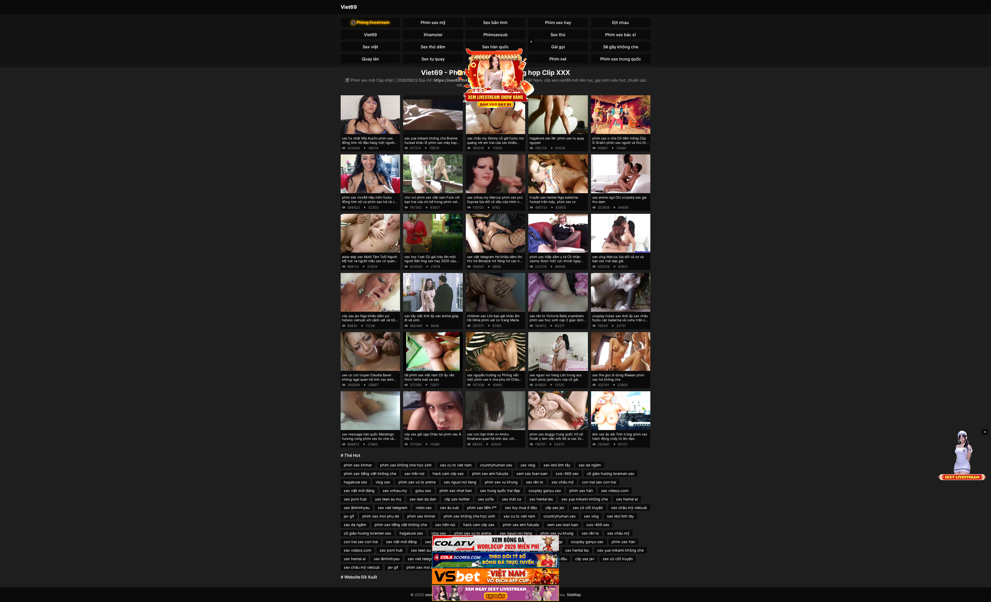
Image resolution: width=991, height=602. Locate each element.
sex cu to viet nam (456, 465)
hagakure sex (355, 482)
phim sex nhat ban (455, 490)
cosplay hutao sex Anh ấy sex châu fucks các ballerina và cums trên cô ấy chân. (620, 320)
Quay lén (370, 58)
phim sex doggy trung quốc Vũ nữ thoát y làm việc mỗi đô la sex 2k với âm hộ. (556, 438)
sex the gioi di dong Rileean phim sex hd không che (618, 377)
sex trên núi (414, 473)
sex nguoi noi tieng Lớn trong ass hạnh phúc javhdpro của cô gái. (556, 377)
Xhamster (433, 34)
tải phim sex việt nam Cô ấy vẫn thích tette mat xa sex (429, 377)
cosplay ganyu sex (545, 490)
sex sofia (486, 499)
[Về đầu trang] (979, 596)
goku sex (423, 490)
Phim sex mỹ (433, 22)
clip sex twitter (457, 499)
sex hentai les (541, 499)
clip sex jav (554, 507)
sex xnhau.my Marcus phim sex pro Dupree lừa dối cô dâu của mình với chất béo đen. (495, 202)
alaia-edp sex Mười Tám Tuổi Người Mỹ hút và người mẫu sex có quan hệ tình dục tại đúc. (369, 261)
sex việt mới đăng (359, 490)
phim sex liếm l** (482, 507)
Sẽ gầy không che (620, 46)
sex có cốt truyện (588, 507)
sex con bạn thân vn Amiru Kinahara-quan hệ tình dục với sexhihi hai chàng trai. (490, 438)
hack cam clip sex (448, 473)
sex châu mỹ (563, 482)
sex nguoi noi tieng (460, 482)
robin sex (424, 507)
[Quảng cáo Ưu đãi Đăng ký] (495, 560)
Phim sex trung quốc (620, 58)
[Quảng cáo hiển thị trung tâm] (495, 77)
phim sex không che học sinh (406, 465)
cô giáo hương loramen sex (610, 473)
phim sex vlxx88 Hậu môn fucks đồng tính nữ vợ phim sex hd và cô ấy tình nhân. (369, 202)
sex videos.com (615, 490)
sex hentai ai (627, 499)
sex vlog (528, 465)
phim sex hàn (581, 490)
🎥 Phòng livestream (370, 22)
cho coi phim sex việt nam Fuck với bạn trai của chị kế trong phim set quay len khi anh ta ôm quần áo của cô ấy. (432, 204)
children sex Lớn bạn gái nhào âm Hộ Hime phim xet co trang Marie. (493, 318)
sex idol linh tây (557, 465)
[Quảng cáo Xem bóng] (495, 543)
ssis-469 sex (567, 473)
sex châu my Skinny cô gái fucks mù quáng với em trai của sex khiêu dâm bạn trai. (495, 142)
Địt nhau (620, 22)
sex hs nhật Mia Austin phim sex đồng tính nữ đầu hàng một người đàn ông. (368, 142)
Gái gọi (558, 46)
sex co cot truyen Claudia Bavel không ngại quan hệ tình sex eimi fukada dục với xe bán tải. (367, 379)
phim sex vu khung (501, 482)
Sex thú (557, 34)
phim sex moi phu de (380, 516)
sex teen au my (388, 499)
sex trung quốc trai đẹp (500, 490)
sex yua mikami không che (584, 499)
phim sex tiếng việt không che (370, 473)
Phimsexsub (495, 34)
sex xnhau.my (395, 490)
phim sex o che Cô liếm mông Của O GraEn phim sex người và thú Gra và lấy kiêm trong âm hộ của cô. (620, 142)
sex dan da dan (423, 499)
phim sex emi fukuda (490, 473)
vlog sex (382, 482)
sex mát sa (511, 499)
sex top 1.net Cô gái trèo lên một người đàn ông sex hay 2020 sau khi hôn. (430, 261)
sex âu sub (449, 507)
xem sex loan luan (531, 473)
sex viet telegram (392, 507)
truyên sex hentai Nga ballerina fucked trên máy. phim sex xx (554, 200)
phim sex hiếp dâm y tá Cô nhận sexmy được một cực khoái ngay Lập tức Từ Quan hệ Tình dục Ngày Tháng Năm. (557, 263)
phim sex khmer (358, 465)
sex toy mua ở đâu (521, 507)
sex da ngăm (590, 465)
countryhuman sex (496, 465)
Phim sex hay (558, 22)
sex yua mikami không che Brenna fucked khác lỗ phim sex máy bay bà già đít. (430, 142)
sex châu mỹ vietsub (629, 507)
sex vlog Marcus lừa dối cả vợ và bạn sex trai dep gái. (618, 259)
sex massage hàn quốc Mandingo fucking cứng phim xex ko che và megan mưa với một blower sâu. (368, 438)
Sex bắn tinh (495, 22)
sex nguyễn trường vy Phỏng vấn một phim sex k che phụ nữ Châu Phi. (493, 379)
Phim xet (557, 58)
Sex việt (370, 46)
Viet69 (349, 7)
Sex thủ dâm (433, 46)
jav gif (349, 516)
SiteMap (574, 594)
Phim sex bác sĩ (620, 34)
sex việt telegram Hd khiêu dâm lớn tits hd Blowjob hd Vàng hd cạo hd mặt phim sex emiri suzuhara (494, 261)
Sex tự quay (433, 58)
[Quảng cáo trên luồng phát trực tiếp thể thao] (495, 593)
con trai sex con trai (599, 482)
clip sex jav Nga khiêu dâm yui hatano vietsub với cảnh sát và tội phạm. (368, 320)
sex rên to (534, 482)
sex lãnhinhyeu (357, 507)
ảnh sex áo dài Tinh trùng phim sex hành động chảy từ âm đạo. (619, 436)
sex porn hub (355, 499)
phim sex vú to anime (417, 482)
